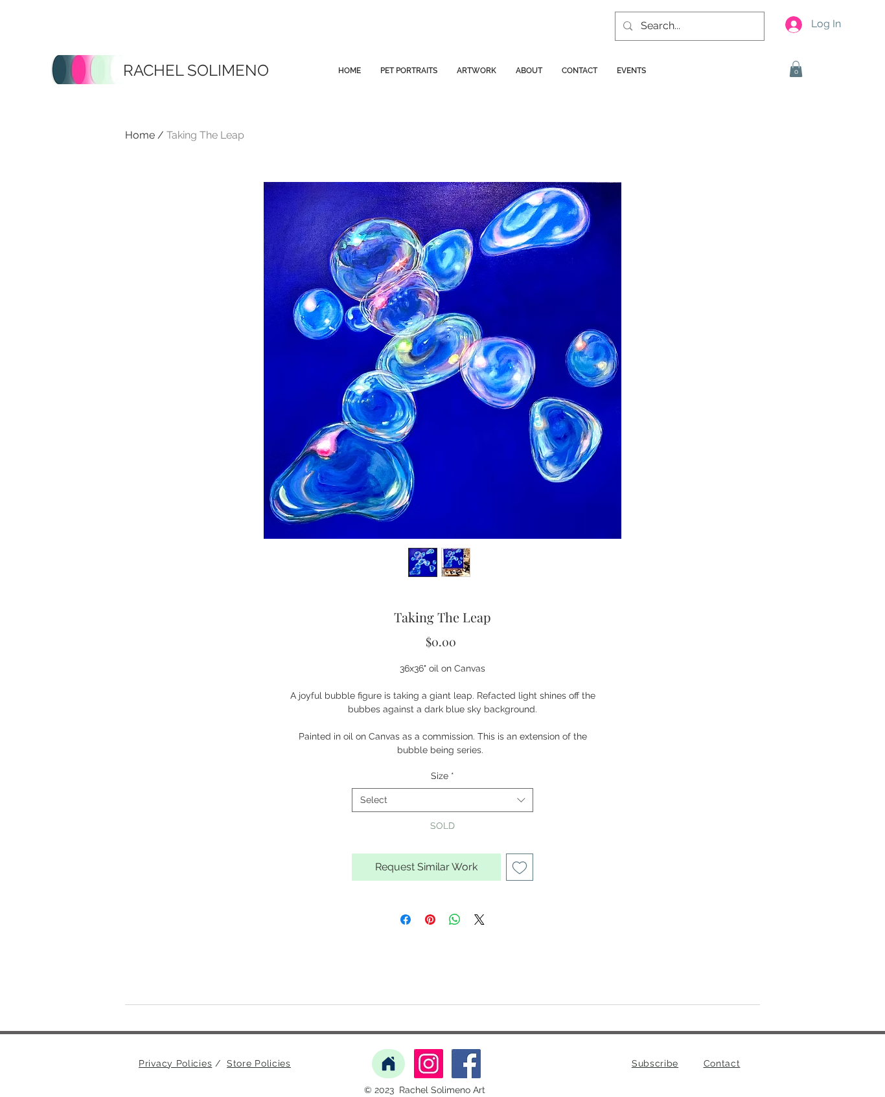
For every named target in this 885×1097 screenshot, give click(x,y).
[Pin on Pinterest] (430, 919)
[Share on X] (479, 919)
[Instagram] (428, 1063)
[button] (796, 69)
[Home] (388, 1063)
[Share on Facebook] (405, 919)
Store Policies (259, 1063)
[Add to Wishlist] (519, 867)
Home (140, 135)
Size (442, 776)
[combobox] (442, 800)
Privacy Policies (175, 1063)
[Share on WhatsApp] (455, 919)
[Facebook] (466, 1063)
